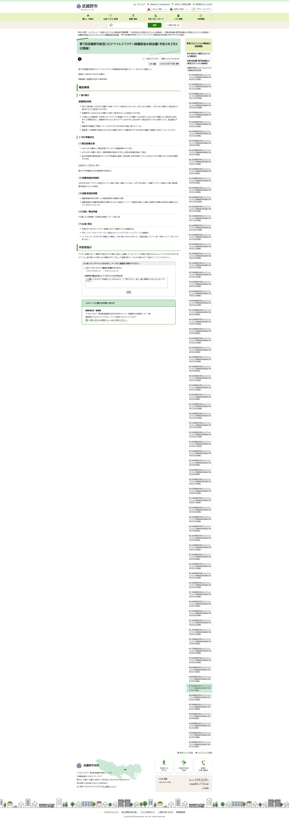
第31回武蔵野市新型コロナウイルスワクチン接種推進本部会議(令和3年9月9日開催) (200, 463)
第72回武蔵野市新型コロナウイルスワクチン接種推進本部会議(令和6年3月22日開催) (200, 77)
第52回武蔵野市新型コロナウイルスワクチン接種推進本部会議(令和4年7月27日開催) (200, 265)
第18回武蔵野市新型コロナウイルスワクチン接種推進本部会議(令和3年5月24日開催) (200, 585)
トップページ (93, 32)
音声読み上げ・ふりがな (204, 4)
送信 (129, 292)
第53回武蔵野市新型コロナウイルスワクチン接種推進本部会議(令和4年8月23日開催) (200, 256)
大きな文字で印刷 (167, 64)
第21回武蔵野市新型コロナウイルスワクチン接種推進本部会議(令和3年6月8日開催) (200, 557)
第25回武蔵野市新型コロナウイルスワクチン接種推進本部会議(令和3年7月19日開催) (200, 519)
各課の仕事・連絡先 (203, 769)
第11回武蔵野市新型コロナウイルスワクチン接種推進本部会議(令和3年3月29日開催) (200, 651)
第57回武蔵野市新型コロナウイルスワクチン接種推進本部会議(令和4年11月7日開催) (200, 218)
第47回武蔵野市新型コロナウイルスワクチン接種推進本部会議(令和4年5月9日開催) (200, 312)
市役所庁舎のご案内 (184, 769)
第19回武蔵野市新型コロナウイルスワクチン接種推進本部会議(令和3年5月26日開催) (200, 575)
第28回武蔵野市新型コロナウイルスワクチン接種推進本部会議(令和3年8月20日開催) (200, 491)
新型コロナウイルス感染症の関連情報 (114, 32)
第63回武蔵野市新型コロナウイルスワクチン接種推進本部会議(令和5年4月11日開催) (200, 162)
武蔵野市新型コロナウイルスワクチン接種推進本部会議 (98, 35)
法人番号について (109, 786)
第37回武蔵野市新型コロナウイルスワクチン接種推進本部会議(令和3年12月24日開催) (200, 406)
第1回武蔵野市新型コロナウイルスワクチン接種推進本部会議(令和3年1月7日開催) (200, 744)
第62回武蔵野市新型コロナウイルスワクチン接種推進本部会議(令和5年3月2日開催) (200, 171)
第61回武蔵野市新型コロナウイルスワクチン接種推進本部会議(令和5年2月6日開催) (200, 180)
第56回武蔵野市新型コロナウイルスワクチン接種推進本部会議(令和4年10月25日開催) (200, 228)
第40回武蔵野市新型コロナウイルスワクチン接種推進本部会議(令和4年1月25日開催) (200, 378)
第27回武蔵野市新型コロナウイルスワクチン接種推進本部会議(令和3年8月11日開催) (200, 500)
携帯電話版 (180, 812)
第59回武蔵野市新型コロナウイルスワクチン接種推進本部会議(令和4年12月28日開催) (200, 199)
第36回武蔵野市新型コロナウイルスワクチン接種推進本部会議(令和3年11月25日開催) (200, 416)
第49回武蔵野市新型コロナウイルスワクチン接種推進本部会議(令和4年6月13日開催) (200, 293)
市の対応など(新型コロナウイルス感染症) (146, 32)
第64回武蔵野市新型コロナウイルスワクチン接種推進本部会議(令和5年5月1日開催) (200, 152)
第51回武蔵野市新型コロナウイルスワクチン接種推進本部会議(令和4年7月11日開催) (200, 275)
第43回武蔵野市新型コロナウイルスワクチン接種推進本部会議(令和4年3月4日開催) (200, 350)
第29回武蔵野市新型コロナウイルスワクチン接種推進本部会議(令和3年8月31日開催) (200, 481)
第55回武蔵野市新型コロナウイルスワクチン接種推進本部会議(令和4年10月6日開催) (200, 237)
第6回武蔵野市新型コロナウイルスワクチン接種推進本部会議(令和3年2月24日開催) (200, 697)
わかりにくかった (112, 271)
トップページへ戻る (205, 752)
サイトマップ (141, 4)
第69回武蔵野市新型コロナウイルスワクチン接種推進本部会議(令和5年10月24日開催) (200, 105)
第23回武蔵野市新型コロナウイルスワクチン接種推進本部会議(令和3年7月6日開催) (200, 538)
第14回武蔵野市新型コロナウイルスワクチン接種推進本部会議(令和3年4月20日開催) (200, 622)
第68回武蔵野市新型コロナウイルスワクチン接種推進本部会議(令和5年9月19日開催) (200, 115)
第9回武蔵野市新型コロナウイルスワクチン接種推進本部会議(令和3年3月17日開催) (200, 669)
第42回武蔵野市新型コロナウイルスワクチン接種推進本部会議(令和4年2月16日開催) (200, 359)
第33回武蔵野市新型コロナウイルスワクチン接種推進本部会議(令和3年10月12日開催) (200, 444)
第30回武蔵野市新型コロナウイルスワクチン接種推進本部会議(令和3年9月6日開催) (200, 472)
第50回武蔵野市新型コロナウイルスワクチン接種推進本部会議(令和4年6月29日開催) (200, 284)
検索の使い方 (174, 25)
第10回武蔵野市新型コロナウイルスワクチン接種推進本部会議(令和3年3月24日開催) (200, 660)
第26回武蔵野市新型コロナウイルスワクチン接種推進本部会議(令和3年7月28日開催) (200, 510)
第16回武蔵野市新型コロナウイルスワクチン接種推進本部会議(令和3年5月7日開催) (200, 604)
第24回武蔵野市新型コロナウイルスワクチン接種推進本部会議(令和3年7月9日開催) (200, 528)
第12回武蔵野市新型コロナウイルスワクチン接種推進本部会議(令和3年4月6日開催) (200, 641)
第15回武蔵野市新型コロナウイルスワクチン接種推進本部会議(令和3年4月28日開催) (200, 613)
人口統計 (205, 788)
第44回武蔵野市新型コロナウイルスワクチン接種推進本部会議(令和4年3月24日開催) (200, 340)
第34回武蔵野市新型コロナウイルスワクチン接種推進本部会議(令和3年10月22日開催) (200, 434)
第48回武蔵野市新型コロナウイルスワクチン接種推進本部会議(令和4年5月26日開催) (200, 303)
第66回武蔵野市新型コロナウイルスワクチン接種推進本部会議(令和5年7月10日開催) (200, 133)
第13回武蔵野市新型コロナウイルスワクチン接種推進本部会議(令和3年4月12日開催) (200, 632)
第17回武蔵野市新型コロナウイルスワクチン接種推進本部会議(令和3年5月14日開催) (200, 594)
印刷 (151, 64)
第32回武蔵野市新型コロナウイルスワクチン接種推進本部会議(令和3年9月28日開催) (200, 453)
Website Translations (160, 4)
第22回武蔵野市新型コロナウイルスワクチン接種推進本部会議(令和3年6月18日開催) (200, 547)
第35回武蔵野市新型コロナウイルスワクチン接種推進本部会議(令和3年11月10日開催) (200, 425)
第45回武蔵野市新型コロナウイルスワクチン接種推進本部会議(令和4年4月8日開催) (200, 331)
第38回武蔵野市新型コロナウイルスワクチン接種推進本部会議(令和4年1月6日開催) (200, 397)
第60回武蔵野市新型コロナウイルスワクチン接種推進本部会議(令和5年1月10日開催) (200, 190)
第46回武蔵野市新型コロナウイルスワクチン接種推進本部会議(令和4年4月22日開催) (200, 321)
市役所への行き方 (164, 769)
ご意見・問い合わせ (165, 812)
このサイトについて (111, 812)
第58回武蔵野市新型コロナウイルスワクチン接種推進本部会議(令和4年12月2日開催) (200, 209)
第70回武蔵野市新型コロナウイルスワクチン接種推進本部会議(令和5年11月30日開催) (200, 96)
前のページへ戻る (186, 752)
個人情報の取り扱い (130, 812)
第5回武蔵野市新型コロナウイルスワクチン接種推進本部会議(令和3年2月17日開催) (200, 707)
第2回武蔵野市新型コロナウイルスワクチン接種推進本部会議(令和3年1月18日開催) (200, 735)
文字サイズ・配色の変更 (183, 4)
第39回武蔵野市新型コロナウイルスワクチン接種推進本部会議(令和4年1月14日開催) (200, 387)
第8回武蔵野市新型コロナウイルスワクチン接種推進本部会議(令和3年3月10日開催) (200, 679)
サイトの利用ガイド (148, 812)
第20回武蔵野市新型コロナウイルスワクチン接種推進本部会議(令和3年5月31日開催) (200, 566)
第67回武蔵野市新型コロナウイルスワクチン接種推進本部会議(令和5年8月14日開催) (200, 124)
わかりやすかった (94, 271)
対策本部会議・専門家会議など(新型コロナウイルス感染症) (187, 32)
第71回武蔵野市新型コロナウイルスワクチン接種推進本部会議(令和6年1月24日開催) (200, 86)
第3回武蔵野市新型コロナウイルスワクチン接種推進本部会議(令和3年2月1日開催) (200, 725)
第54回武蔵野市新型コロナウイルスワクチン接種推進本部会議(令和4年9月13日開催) (200, 246)
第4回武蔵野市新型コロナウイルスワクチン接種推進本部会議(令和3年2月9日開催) (200, 716)
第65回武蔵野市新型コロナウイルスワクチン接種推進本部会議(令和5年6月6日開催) (200, 143)
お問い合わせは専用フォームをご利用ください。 (108, 320)
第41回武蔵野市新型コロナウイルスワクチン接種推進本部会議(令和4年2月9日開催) (200, 369)
